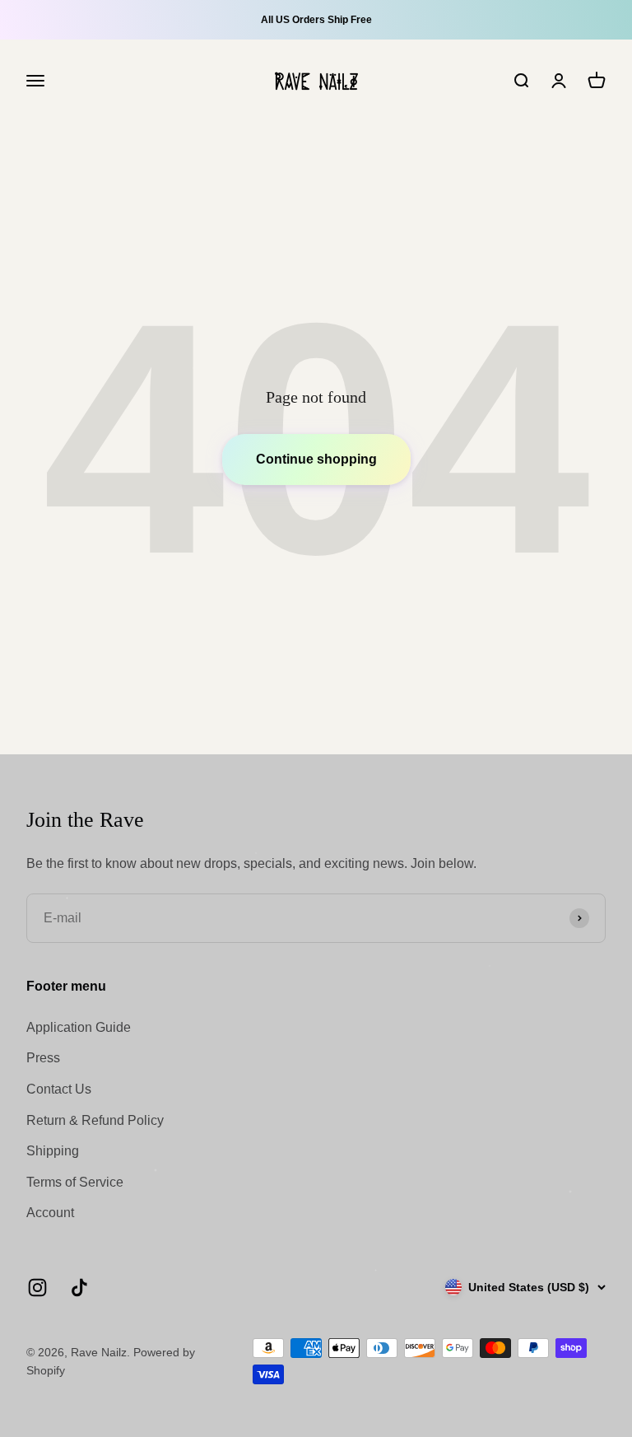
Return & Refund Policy (95, 1120)
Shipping (52, 1151)
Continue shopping (316, 459)
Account (50, 1213)
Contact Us (58, 1089)
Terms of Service (74, 1182)
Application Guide (78, 1027)
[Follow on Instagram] (37, 1287)
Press (43, 1058)
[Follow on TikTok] (79, 1287)
